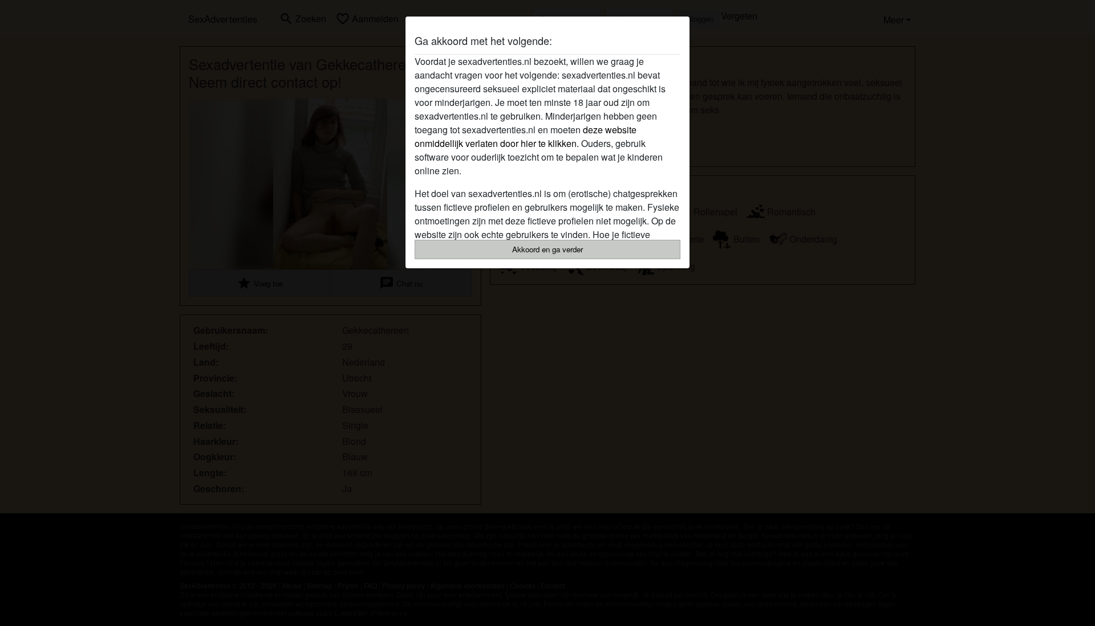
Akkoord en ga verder (547, 249)
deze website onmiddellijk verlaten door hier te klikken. (525, 136)
